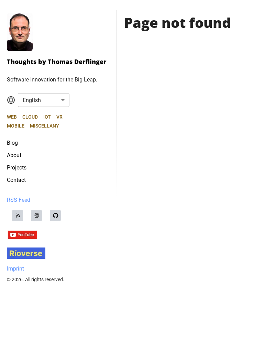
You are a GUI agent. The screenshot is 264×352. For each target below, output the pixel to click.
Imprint (15, 268)
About (14, 155)
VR (59, 117)
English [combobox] (32, 100)
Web (12, 117)
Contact (16, 180)
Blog (12, 143)
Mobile (15, 126)
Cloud (30, 117)
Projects (16, 167)
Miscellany (44, 126)
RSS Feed (18, 200)
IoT (47, 117)
